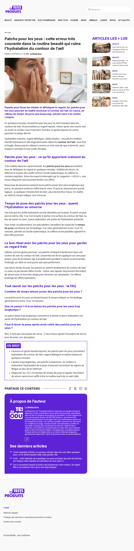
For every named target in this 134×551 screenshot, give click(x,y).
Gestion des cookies (12, 522)
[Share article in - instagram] (80, 388)
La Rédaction (36, 54)
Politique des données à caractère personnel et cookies (28, 517)
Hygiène (74, 20)
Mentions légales (11, 513)
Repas (113, 20)
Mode (83, 20)
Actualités (124, 20)
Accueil (8, 32)
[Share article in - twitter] (75, 388)
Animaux (93, 20)
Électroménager (46, 20)
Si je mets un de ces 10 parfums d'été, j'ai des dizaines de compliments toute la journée (120, 52)
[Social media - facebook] (27, 439)
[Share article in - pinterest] (85, 388)
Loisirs (103, 20)
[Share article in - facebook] (70, 388)
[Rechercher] (89, 9)
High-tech (63, 20)
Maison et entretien (24, 20)
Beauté (8, 20)
